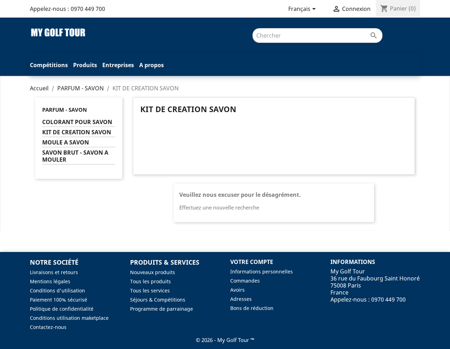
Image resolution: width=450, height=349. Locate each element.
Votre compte (251, 262)
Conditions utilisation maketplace (69, 318)
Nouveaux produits (152, 272)
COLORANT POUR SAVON (77, 122)
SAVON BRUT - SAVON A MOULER (75, 156)
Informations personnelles (261, 271)
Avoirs (237, 289)
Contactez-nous (48, 327)
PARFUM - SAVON (64, 109)
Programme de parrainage (161, 308)
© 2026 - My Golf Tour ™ (225, 339)
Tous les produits (150, 281)
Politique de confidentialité (62, 308)
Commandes (245, 280)
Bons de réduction (252, 308)
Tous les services (150, 290)
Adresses (241, 299)
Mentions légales (50, 281)
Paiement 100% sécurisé (58, 299)
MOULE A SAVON (65, 142)
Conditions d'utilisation (57, 290)
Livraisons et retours (54, 272)
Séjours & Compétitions (157, 299)
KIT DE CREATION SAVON (76, 132)
